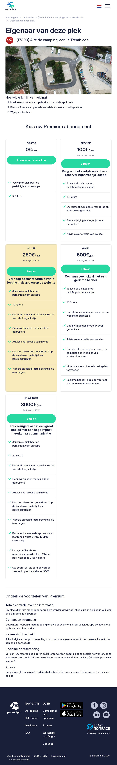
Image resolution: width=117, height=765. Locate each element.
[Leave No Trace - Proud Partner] (98, 728)
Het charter (31, 718)
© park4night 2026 (99, 755)
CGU (36, 756)
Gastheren (31, 725)
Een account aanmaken (31, 160)
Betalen (85, 163)
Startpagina (11, 17)
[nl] (99, 6)
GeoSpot (48, 743)
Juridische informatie (18, 756)
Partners (47, 725)
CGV (45, 756)
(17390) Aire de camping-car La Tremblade (60, 17)
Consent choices (20, 759)
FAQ (27, 732)
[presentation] (10, 70)
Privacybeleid (58, 756)
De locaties (28, 17)
